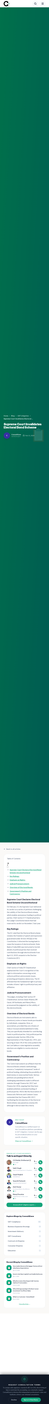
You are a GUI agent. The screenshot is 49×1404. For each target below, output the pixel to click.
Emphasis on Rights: (17, 880)
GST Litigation (23, 416)
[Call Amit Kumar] (40, 1189)
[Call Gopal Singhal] (40, 1176)
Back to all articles (13, 849)
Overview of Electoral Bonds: (21, 887)
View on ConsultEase (23, 1141)
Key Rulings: (14, 876)
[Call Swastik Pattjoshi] (40, 1182)
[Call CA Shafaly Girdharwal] (40, 1162)
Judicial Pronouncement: (19, 884)
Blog (13, 416)
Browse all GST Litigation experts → (24, 1205)
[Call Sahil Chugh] (40, 1169)
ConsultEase (21, 1123)
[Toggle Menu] (42, 3)
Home (6, 416)
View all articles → (24, 1304)
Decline (14, 1400)
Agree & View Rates (31, 1400)
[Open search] (35, 3)
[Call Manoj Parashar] (40, 1196)
